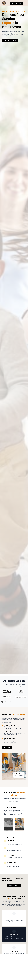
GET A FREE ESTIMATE (17, 3)
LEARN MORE (7, 747)
